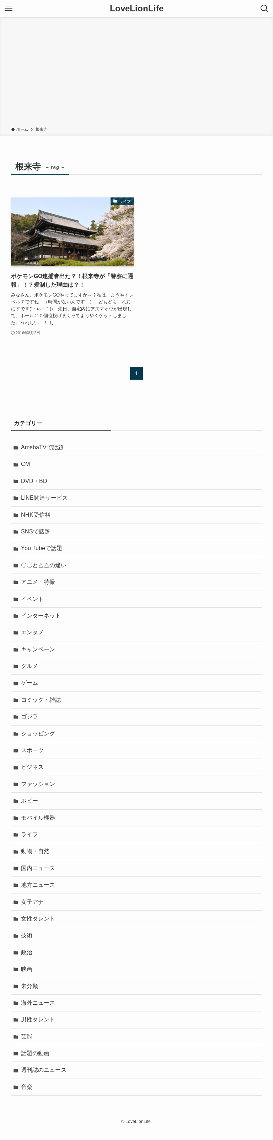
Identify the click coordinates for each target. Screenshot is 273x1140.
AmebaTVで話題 (42, 447)
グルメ (29, 666)
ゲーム (29, 683)
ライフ (29, 834)
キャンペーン (38, 649)
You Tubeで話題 (41, 548)
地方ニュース (38, 885)
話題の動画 (35, 1053)
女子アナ (32, 902)
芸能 (26, 1036)
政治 (26, 952)
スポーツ (32, 750)
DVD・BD (34, 481)
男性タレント (38, 1019)
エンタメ (32, 632)
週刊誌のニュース (43, 1070)
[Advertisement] (136, 73)
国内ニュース (38, 868)
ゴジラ (29, 716)
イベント (32, 599)
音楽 (26, 1087)
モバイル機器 (38, 818)
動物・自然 (35, 851)
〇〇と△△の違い (43, 565)
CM (25, 464)
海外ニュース (38, 1003)
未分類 (29, 986)
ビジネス (32, 767)
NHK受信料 (35, 515)
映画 (26, 969)
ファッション (38, 784)
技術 (26, 935)
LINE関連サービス (44, 498)
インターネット (41, 616)
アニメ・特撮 (38, 582)
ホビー (29, 801)
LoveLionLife (137, 8)
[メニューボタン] (8, 8)
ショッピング (38, 734)
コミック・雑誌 (41, 700)
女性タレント (38, 919)
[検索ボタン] (264, 8)
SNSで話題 (35, 531)
